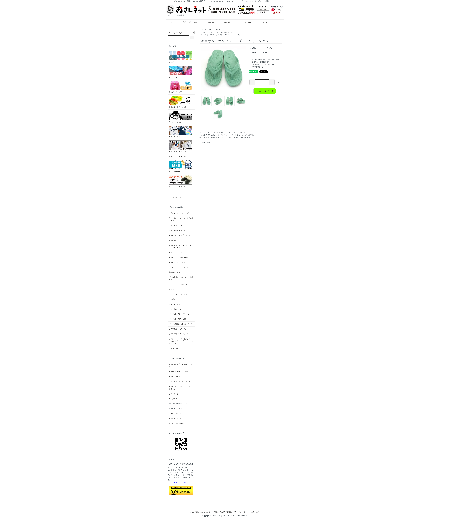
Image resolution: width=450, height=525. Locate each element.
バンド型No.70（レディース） (180, 314)
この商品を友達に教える (261, 62)
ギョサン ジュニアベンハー (179, 262)
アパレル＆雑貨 (174, 137)
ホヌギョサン (174, 289)
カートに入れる (266, 90)
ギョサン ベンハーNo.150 (179, 257)
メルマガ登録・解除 (176, 423)
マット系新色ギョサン (177, 230)
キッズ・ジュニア (175, 92)
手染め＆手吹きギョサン (178, 107)
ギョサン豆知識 (174, 377)
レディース (173, 77)
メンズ (209, 29)
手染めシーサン (174, 272)
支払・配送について (190, 22)
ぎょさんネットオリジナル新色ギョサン (219, 32)
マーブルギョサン (175, 225)
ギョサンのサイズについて (178, 372)
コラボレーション (175, 122)
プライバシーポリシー (241, 512)
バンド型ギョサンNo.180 (178, 284)
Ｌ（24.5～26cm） (219, 29)
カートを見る (246, 22)
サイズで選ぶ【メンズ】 (214, 35)
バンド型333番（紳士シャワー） (181, 324)
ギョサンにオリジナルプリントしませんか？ (181, 387)
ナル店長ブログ (210, 22)
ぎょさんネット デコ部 (177, 156)
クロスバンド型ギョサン (178, 294)
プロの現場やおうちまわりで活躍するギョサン (181, 278)
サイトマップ (174, 394)
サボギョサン (174, 299)
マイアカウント (263, 22)
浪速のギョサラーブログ (178, 404)
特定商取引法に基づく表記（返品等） (266, 59)
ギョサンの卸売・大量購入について (181, 365)
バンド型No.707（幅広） (178, 319)
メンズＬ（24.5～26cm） (233, 35)
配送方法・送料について (178, 418)
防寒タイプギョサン (176, 304)
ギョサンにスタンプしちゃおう (180, 235)
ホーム (172, 22)
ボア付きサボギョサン (177, 186)
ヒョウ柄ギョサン (175, 252)
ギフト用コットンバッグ (178, 152)
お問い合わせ (229, 22)
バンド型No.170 (175, 309)
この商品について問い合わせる (263, 64)
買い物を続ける (257, 67)
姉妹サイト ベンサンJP (178, 409)
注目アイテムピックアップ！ (179, 213)
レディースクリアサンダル (178, 267)
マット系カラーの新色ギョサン (180, 381)
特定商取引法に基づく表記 (222, 512)
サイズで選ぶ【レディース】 (179, 334)
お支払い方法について (177, 413)
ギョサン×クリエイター (177, 240)
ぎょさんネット (226, 516)
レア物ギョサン (174, 348)
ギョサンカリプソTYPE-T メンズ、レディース (181, 246)
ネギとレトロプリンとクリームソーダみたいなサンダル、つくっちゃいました (181, 341)
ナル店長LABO (174, 171)
